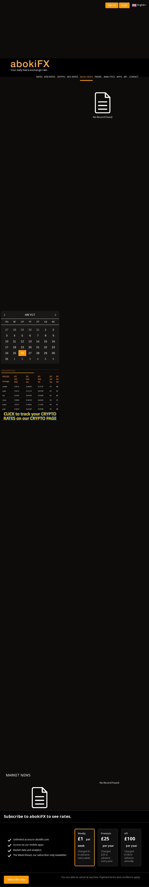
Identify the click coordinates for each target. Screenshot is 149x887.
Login (124, 5)
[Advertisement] (74, 29)
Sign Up (112, 5)
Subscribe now (16, 879)
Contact (133, 76)
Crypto (61, 76)
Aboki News (86, 76)
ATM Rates (49, 76)
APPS (119, 76)
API (125, 76)
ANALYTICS (109, 76)
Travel (98, 76)
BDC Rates (72, 76)
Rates (39, 76)
